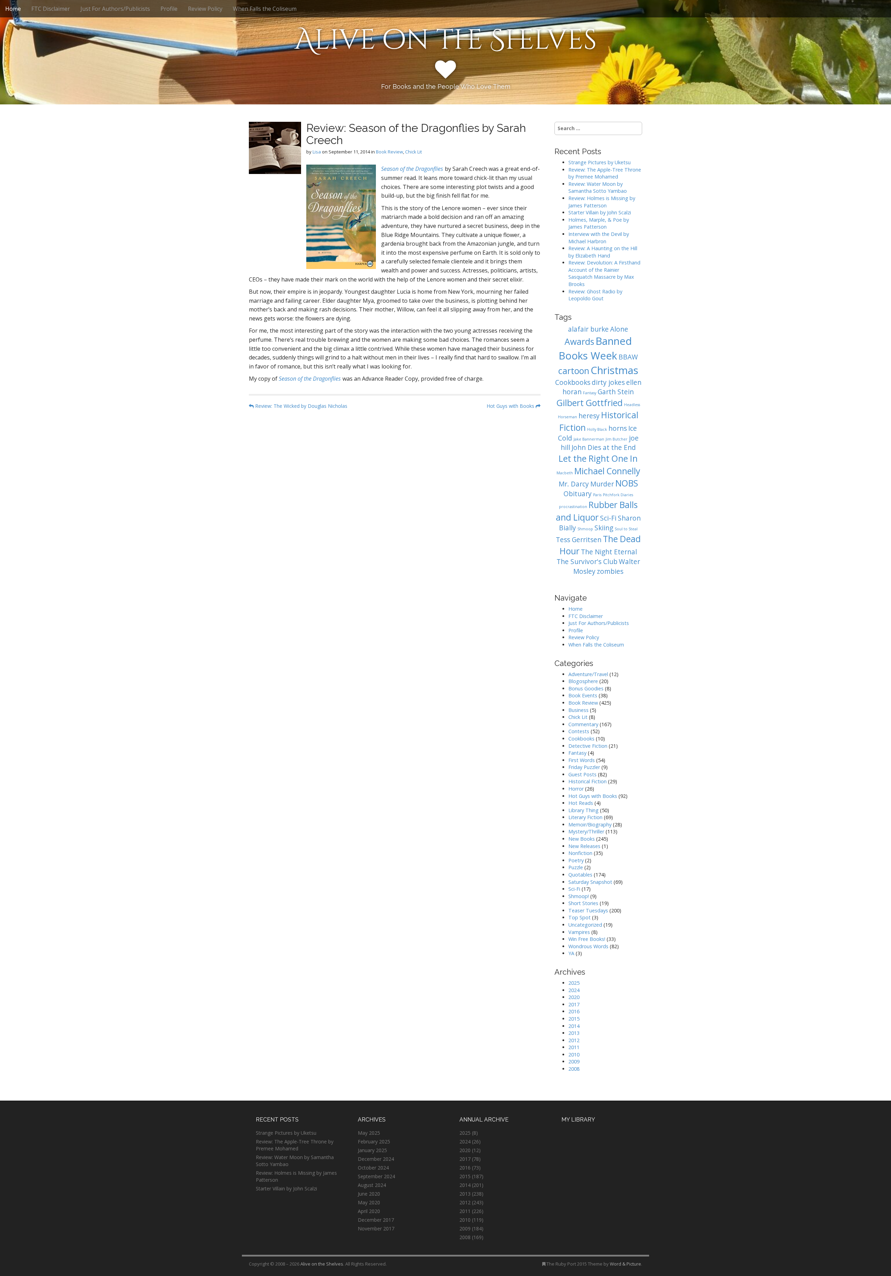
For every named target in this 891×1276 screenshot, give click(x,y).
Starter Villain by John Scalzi (599, 212)
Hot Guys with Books (511, 406)
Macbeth (565, 472)
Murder (602, 484)
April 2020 (369, 1211)
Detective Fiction (587, 746)
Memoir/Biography (590, 824)
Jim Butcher (617, 439)
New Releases (584, 846)
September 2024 (376, 1176)
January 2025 (372, 1150)
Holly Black (597, 429)
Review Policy (205, 9)
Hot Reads (580, 803)
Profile (169, 9)
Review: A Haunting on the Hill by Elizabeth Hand (602, 252)
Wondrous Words (588, 946)
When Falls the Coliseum (265, 9)
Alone (619, 329)
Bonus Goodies (586, 688)
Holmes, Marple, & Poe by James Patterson (598, 223)
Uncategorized (585, 924)
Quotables (580, 874)
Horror (576, 788)
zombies (610, 571)
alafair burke (588, 329)
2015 (573, 1018)
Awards (579, 341)
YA (571, 953)
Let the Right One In (598, 458)
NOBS (626, 483)
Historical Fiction (587, 781)
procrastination (573, 506)
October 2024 (373, 1167)
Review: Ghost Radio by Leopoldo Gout (595, 295)
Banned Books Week (595, 348)
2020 (573, 997)
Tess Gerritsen (578, 539)
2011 (573, 1047)
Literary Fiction (585, 817)
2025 (573, 983)
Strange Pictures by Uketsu (599, 162)
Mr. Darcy (574, 484)
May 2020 (369, 1202)
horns (617, 428)
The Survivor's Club (587, 561)
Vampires (579, 932)
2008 (573, 1068)
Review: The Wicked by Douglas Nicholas (300, 406)
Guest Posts (582, 774)
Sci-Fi (608, 518)
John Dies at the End (603, 447)
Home (13, 9)
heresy (589, 415)
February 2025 (374, 1141)
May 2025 (369, 1133)
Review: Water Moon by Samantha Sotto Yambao (598, 188)
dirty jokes (608, 382)
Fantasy (589, 392)
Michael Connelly (607, 471)
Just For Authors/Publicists (115, 9)
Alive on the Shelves (445, 40)
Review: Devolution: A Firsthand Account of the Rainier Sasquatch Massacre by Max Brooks (604, 273)
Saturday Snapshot (590, 882)
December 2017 (376, 1219)
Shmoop (585, 528)
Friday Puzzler (584, 767)
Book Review (389, 152)
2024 (573, 990)
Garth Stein (616, 391)
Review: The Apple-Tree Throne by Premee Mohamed (604, 173)
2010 (573, 1054)
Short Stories (583, 903)
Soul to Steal (626, 528)
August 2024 (372, 1185)
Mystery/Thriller (586, 831)
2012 (573, 1040)
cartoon (573, 371)
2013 (573, 1033)
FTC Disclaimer (50, 9)
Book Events (582, 695)
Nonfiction (580, 853)
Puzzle (575, 867)
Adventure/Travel (588, 674)
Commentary (583, 724)
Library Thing (583, 810)
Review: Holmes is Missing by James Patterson (601, 202)
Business (578, 710)
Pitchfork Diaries (618, 494)
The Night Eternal (609, 551)
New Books (581, 838)
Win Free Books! (586, 939)
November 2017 (376, 1228)
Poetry (576, 860)
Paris (597, 494)
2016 (573, 1011)
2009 (573, 1061)
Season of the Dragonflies (412, 169)
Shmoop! (578, 896)
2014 (573, 1026)
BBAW (628, 357)
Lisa (317, 152)
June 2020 (369, 1193)
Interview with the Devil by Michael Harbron (598, 238)
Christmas (614, 370)
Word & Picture (625, 1264)
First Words (581, 760)
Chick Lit (413, 152)
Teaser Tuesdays (588, 910)
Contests (578, 731)
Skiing (603, 527)
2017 (573, 1004)
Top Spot (579, 917)
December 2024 (376, 1159)
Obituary (577, 493)
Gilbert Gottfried (590, 403)
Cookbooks (572, 382)
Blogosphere (583, 681)
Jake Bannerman (589, 439)
